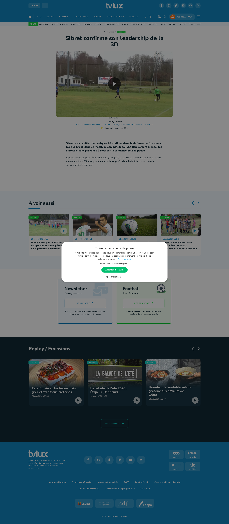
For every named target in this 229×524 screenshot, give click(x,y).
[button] (114, 264)
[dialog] (114, 262)
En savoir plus (124, 259)
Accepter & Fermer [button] (114, 270)
